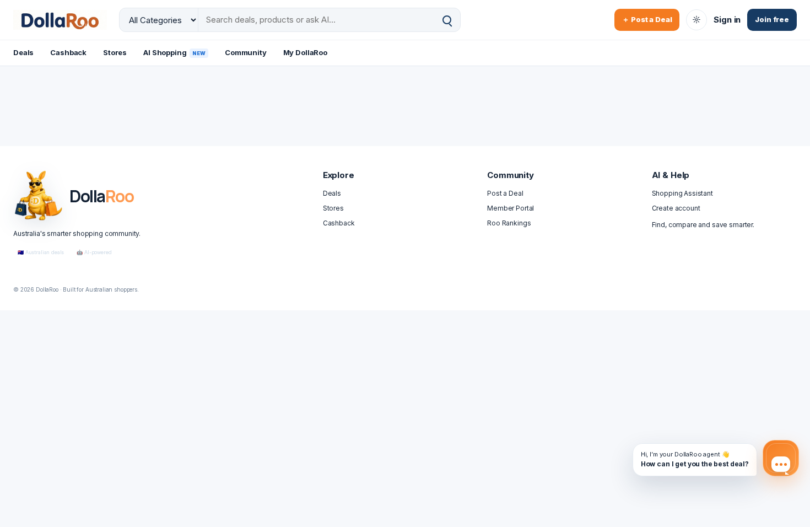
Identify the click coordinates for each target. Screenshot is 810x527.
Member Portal (510, 208)
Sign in (727, 19)
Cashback (68, 52)
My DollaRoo (305, 52)
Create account (676, 208)
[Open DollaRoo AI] (781, 458)
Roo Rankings (509, 223)
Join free (772, 19)
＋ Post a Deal (647, 19)
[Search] (447, 20)
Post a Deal (505, 193)
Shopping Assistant (682, 193)
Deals (23, 52)
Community (246, 52)
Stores (115, 52)
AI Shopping (174, 52)
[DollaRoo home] (60, 19)
